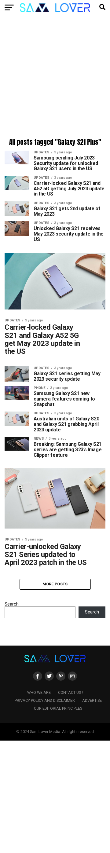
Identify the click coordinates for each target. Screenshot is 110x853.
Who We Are (39, 692)
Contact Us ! (70, 692)
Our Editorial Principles (58, 708)
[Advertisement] (55, 78)
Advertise (92, 700)
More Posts (55, 584)
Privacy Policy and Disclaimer (45, 700)
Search (12, 604)
